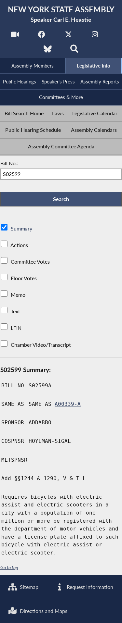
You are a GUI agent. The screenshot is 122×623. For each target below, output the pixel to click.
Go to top (9, 567)
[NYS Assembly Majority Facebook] (41, 36)
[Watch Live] (15, 36)
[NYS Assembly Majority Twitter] (68, 36)
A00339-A (68, 404)
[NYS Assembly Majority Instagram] (95, 36)
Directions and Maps (43, 611)
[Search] (74, 51)
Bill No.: (9, 163)
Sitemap (28, 587)
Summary (21, 228)
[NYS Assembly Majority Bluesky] (47, 51)
